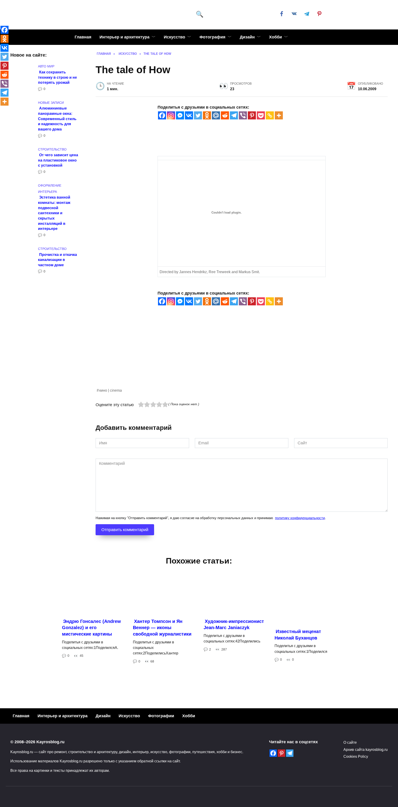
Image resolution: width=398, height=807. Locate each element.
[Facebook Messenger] (180, 115)
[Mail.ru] (216, 115)
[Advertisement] (234, 355)
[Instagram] (171, 115)
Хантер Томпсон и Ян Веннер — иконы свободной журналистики (162, 627)
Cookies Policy (355, 756)
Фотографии (161, 716)
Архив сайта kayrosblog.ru (365, 749)
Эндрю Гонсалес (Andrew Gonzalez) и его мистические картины (91, 627)
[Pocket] (261, 115)
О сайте (350, 742)
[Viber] (243, 115)
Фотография (212, 37)
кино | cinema (110, 390)
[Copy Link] (270, 115)
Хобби (275, 37)
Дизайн (247, 37)
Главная (83, 37)
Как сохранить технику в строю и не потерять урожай (57, 77)
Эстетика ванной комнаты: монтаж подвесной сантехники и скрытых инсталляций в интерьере (54, 213)
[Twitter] (198, 115)
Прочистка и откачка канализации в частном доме (57, 259)
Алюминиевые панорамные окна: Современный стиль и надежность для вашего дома (57, 118)
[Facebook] (162, 115)
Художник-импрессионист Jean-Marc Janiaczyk (234, 624)
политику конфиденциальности (300, 518)
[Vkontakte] (189, 115)
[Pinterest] (252, 115)
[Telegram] (234, 115)
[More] (279, 115)
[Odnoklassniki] (207, 115)
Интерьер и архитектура (124, 37)
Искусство (174, 37)
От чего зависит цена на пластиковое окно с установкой (58, 160)
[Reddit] (225, 115)
